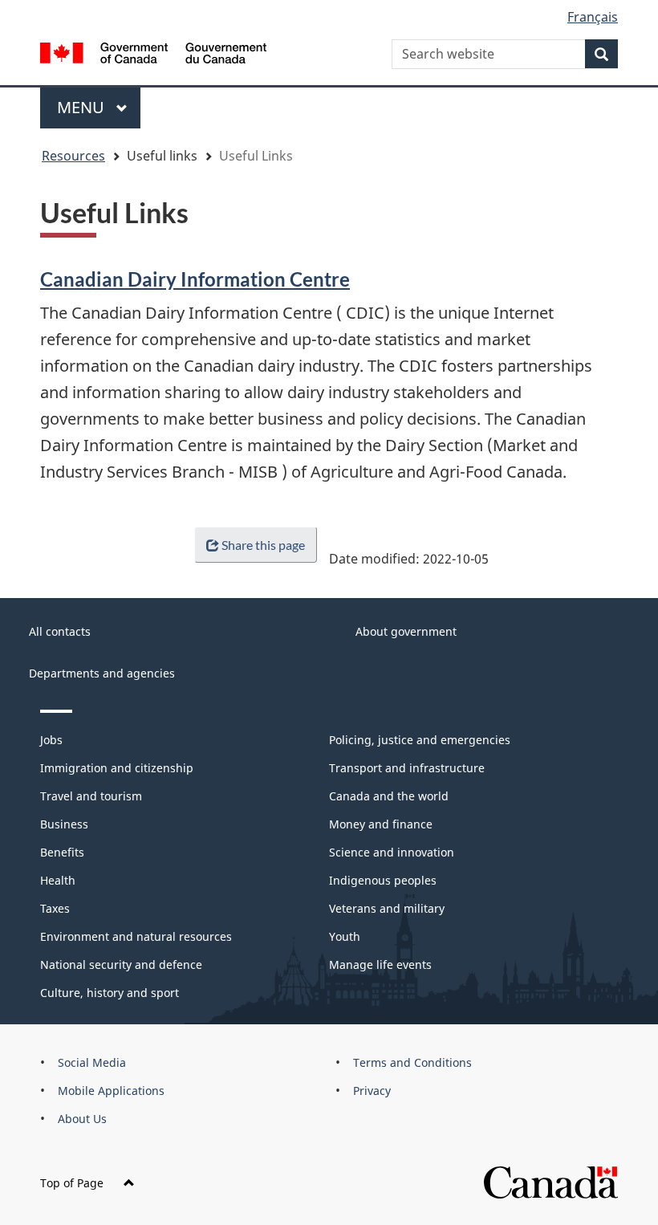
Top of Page (72, 1182)
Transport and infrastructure (407, 767)
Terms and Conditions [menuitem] (412, 1062)
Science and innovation (391, 852)
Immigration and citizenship (116, 767)
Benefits (62, 852)
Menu (82, 107)
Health (57, 880)
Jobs (51, 739)
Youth (344, 936)
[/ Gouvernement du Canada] (153, 51)
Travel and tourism (91, 796)
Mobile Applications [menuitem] (111, 1090)
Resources (73, 156)
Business (64, 824)
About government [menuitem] (406, 631)
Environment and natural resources (136, 936)
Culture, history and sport (109, 992)
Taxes (55, 908)
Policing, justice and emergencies (419, 739)
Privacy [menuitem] (372, 1090)
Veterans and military (387, 908)
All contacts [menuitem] (60, 631)
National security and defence (121, 964)
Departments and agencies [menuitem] (102, 673)
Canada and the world (389, 796)
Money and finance (381, 824)
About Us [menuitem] (82, 1118)
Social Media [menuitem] (92, 1062)
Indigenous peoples (383, 880)
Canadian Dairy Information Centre (195, 279)
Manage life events (380, 964)
